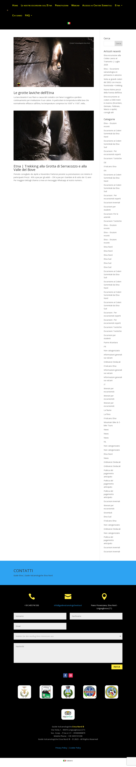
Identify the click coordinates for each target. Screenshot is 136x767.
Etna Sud (107, 259)
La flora (107, 414)
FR (105, 346)
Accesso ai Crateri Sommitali (97, 5)
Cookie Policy (75, 748)
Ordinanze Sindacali (112, 362)
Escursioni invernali (112, 202)
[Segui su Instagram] (71, 675)
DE (105, 162)
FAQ (27, 15)
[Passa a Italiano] (69, 23)
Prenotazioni (61, 5)
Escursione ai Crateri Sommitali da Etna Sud (112, 144)
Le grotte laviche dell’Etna (34, 92)
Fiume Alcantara (111, 342)
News (106, 429)
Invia (117, 666)
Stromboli (108, 512)
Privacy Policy (61, 748)
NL (105, 441)
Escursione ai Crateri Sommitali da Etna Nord (112, 133)
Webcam (75, 5)
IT (104, 384)
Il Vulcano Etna (110, 166)
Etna (117, 5)
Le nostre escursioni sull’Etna (36, 5)
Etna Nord (108, 247)
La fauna (107, 410)
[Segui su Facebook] (65, 675)
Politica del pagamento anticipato (109, 473)
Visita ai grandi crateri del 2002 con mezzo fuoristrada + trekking (113, 82)
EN (105, 170)
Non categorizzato (112, 350)
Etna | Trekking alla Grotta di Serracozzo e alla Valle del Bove (50, 168)
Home (15, 5)
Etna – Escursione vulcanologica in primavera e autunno (113, 72)
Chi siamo (17, 15)
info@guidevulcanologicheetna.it (68, 605)
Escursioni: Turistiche (113, 158)
